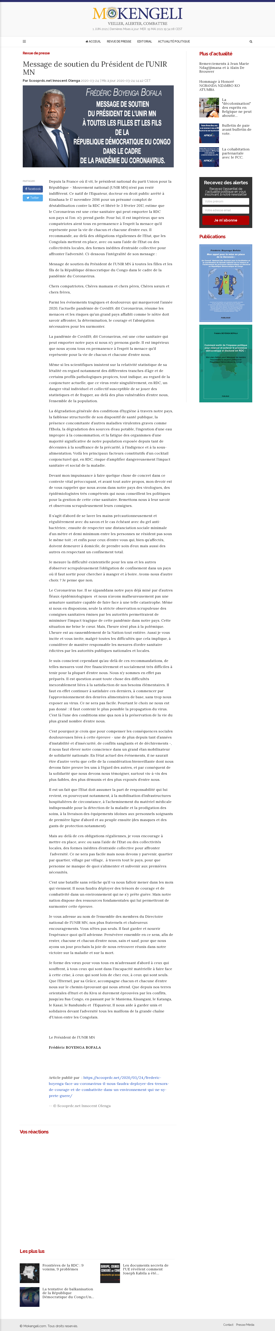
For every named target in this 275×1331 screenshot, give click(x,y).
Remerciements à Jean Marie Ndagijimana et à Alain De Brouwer (224, 67)
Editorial (144, 41)
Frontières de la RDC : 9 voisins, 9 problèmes (63, 1267)
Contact (228, 1324)
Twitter (34, 197)
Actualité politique (174, 41)
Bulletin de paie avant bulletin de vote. (236, 129)
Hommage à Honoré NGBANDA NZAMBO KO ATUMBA (219, 85)
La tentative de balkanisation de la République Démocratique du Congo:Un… (68, 1293)
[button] (251, 41)
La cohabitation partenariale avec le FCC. (235, 153)
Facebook (34, 189)
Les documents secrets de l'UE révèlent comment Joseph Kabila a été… (146, 1269)
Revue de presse (119, 41)
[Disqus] (98, 1189)
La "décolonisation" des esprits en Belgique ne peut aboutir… (237, 107)
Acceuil (94, 41)
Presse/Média (245, 1324)
